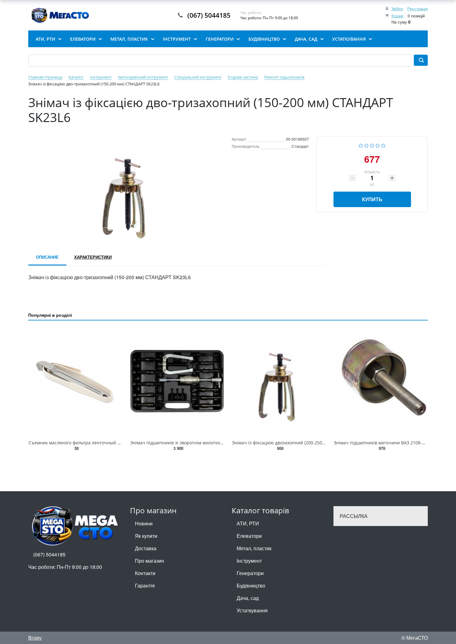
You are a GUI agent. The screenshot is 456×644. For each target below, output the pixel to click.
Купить (372, 199)
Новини (144, 523)
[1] (361, 144)
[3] (372, 144)
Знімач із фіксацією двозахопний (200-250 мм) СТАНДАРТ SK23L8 (301, 443)
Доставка (145, 548)
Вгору (35, 637)
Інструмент (249, 560)
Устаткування (252, 610)
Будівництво (251, 585)
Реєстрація (417, 8)
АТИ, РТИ (248, 523)
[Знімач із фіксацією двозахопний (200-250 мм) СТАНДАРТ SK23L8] (279, 381)
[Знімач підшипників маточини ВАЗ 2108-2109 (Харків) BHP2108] (380, 381)
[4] (377, 144)
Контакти (145, 573)
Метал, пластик (254, 548)
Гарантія (145, 585)
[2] (366, 144)
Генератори (250, 573)
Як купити (146, 535)
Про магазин (149, 560)
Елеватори (249, 535)
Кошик (397, 16)
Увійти (397, 8)
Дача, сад (248, 597)
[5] (383, 144)
